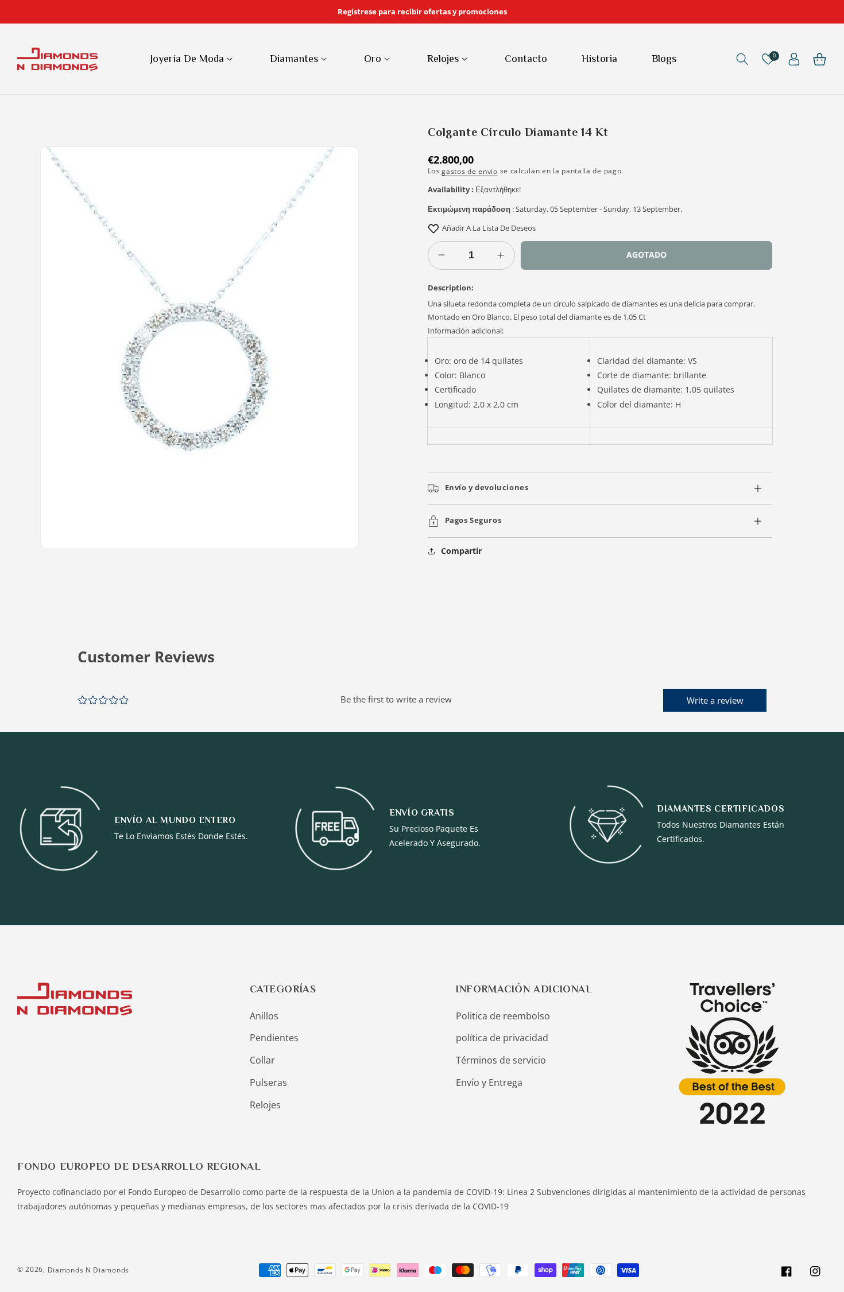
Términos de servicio (501, 1060)
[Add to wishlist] (433, 228)
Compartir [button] (461, 550)
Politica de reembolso (503, 1016)
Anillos (264, 1016)
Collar (262, 1060)
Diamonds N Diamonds (88, 1270)
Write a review (715, 700)
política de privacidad (502, 1037)
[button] (193, 59)
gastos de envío (470, 171)
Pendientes (274, 1037)
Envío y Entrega (489, 1082)
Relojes (265, 1105)
